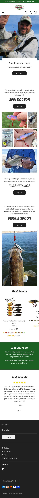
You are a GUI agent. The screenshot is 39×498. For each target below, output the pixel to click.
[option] (19, 48)
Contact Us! (5, 448)
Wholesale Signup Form (9, 458)
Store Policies (6, 451)
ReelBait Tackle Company (17, 493)
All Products (19, 73)
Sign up (8, 437)
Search (4, 455)
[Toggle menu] (3, 12)
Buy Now (19, 106)
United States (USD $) (9, 481)
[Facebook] (3, 469)
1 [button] (18, 410)
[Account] (30, 12)
